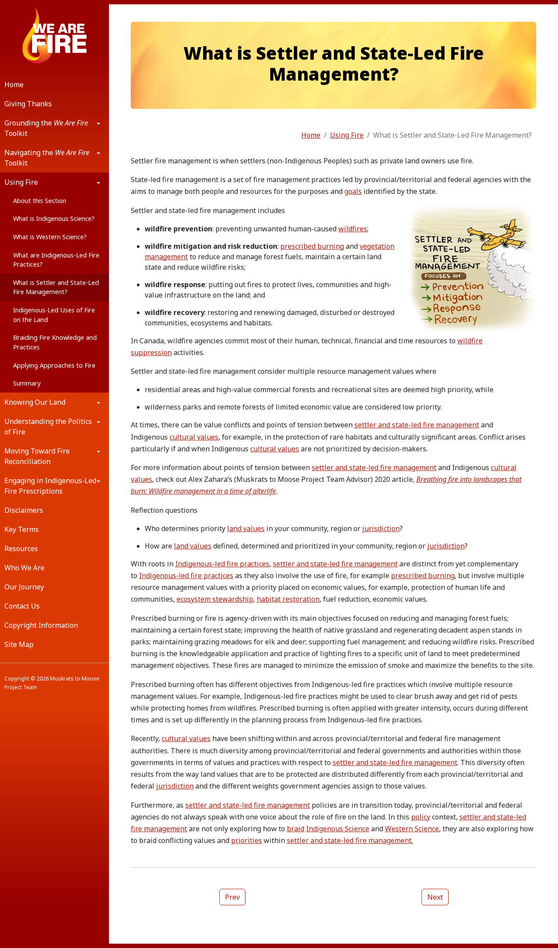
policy (420, 817)
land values (246, 528)
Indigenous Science (337, 828)
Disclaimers (23, 510)
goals (353, 191)
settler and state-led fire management (416, 425)
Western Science (412, 828)
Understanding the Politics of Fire (48, 426)
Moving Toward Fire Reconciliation (37, 456)
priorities (246, 840)
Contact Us (22, 606)
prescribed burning (312, 246)
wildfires (352, 229)
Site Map (19, 644)
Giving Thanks (28, 103)
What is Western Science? (50, 237)
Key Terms (21, 529)
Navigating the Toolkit (46, 158)
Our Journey (24, 587)
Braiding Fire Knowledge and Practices (55, 342)
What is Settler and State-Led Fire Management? (56, 287)
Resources (21, 548)
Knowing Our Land (34, 402)
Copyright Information (41, 625)
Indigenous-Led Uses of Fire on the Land (54, 315)
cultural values (194, 437)
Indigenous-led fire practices (222, 564)
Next (435, 897)
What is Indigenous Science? (54, 218)
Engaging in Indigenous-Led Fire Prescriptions (50, 486)
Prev (232, 897)
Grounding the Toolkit (46, 128)
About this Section (39, 200)
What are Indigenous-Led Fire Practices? (56, 260)
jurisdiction (381, 528)
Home (14, 84)
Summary (27, 383)
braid (295, 828)
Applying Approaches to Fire (54, 365)
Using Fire (21, 182)
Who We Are (24, 567)
